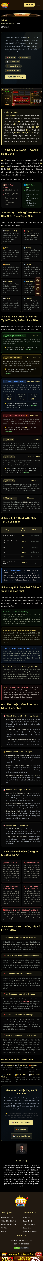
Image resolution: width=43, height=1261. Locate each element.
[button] (34, 287)
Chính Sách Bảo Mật (8, 1221)
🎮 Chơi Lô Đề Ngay (15, 77)
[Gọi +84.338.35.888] (38, 280)
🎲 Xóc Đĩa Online (7, 1065)
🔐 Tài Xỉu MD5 (20, 1075)
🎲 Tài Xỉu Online (21, 1065)
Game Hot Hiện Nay (30, 1231)
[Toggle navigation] (39, 5)
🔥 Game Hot (21, 1129)
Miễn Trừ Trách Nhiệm (9, 1224)
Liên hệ (4, 1231)
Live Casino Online (29, 1224)
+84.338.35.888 (23, 1244)
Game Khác (27, 1228)
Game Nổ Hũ (27, 1221)
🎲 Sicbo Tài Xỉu (34, 1075)
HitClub (30, 37)
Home (3, 23)
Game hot (10, 23)
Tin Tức (4, 1228)
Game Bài (26, 1217)
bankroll (37, 775)
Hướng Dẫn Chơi (7, 1217)
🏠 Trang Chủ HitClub (21, 1136)
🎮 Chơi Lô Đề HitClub (21, 1123)
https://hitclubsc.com (25, 1240)
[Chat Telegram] (38, 284)
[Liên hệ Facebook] (38, 289)
